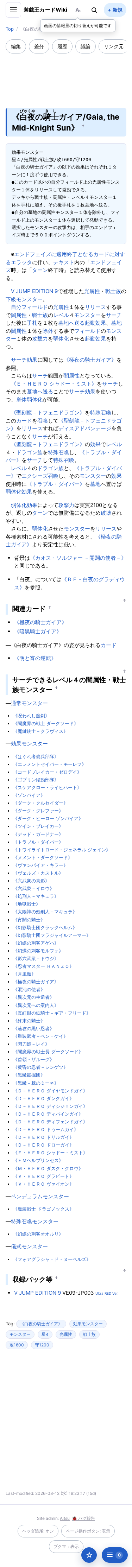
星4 (45, 1334)
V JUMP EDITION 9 (34, 291)
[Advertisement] (66, 76)
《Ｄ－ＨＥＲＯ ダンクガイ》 (43, 1098)
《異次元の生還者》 (33, 997)
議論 (85, 46)
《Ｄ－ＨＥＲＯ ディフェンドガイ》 (50, 1121)
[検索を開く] (94, 10)
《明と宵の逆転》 (35, 658)
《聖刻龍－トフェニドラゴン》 (48, 412)
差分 (39, 46)
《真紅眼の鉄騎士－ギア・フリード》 (52, 1013)
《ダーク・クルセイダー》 (40, 803)
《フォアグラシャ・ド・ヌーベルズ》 (52, 1259)
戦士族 (113, 291)
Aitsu (65, 1518)
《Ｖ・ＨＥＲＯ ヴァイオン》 (43, 1184)
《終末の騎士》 (29, 1020)
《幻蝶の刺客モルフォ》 (38, 950)
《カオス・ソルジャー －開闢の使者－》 (78, 557)
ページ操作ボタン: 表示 (88, 1531)
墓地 (116, 322)
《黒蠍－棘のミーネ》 (36, 1083)
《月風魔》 (24, 974)
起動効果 (95, 322)
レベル (61, 315)
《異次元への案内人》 (36, 1005)
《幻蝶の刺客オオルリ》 (38, 1234)
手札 (32, 322)
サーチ (114, 315)
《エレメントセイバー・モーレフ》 (49, 764)
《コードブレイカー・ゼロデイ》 (47, 772)
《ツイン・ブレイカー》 (38, 826)
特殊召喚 (100, 412)
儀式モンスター (29, 1246)
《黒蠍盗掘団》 (29, 1075)
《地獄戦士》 (26, 904)
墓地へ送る (71, 322)
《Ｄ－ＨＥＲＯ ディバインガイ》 (48, 1114)
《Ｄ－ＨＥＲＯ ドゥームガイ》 (45, 1129)
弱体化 (61, 338)
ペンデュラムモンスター (40, 1196)
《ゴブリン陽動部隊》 (36, 779)
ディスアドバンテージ (84, 428)
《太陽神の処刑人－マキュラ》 (45, 911)
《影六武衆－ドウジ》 (36, 958)
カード (24, 420)
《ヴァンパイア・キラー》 (40, 865)
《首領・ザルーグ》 (33, 1059)
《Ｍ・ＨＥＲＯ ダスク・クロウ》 (48, 1168)
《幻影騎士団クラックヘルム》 (45, 927)
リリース (95, 307)
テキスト (63, 262)
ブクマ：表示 (66, 1546)
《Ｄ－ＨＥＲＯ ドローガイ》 (43, 1145)
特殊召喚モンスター (34, 1221)
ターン (40, 270)
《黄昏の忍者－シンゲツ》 (40, 1067)
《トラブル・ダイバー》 (56, 484)
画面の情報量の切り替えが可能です (78, 25)
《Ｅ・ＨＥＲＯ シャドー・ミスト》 (54, 383)
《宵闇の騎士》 (29, 919)
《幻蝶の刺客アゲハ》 (36, 943)
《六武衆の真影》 (31, 880)
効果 (32, 359)
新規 (117, 10)
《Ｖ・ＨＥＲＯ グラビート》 (43, 1176)
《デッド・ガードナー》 (38, 834)
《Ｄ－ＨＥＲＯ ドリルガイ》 (43, 1137)
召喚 (42, 420)
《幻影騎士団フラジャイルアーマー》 (52, 935)
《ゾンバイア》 (29, 795)
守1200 (42, 1344)
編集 (16, 46)
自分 (16, 307)
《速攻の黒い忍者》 (33, 1028)
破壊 (106, 512)
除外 (48, 331)
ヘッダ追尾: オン (38, 1531)
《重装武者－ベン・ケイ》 (40, 1036)
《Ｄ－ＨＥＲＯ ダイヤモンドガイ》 (50, 1090)
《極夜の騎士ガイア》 (90, 359)
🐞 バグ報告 (83, 1518)
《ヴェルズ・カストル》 (38, 873)
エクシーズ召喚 (39, 475)
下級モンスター (24, 299)
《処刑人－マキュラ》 (36, 896)
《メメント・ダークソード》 (43, 857)
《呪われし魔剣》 (31, 715)
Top (10, 29)
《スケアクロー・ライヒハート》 (47, 787)
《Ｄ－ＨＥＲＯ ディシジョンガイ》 (50, 1106)
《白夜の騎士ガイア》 (41, 1323)
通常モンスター (29, 703)
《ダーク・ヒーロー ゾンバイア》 (48, 818)
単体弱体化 (29, 399)
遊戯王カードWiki (46, 9)
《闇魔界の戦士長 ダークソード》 (48, 1051)
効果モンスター (29, 743)
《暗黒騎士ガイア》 (38, 631)
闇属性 (19, 315)
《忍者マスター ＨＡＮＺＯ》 (43, 966)
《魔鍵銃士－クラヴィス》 (40, 731)
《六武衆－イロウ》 (33, 888)
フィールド (34, 307)
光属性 (92, 291)
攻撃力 (40, 338)
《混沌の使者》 (29, 989)
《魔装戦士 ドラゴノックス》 (43, 1209)
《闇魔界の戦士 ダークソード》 (45, 723)
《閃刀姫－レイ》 (31, 1044)
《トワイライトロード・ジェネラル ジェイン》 (62, 849)
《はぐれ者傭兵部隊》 (36, 756)
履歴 (62, 46)
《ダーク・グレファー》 (38, 810)
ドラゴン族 (29, 452)
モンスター (87, 315)
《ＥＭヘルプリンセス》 (38, 1160)
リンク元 (114, 46)
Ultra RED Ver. (107, 1293)
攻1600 (17, 1344)
